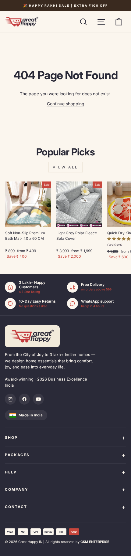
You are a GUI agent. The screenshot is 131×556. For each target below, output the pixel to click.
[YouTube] (38, 399)
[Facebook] (24, 399)
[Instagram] (10, 399)
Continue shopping (65, 103)
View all (65, 167)
